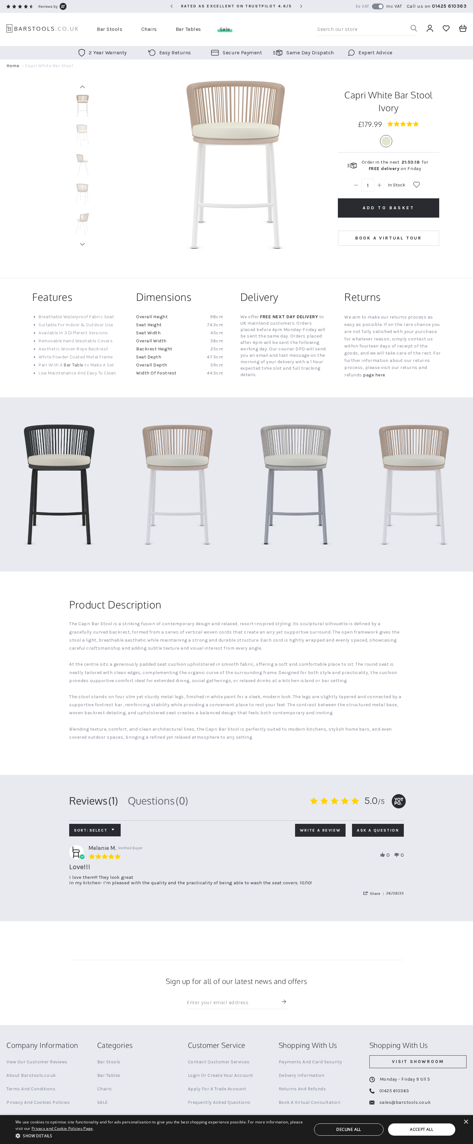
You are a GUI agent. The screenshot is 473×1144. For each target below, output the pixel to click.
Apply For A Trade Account (217, 1089)
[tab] (93, 801)
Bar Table (73, 365)
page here (374, 375)
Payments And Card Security (310, 1062)
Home (12, 65)
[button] (374, 893)
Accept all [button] (421, 1129)
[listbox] (389, 141)
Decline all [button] (348, 1129)
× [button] (465, 1122)
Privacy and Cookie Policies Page (62, 1128)
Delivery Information (302, 1075)
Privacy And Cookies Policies (38, 1102)
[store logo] (42, 29)
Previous (82, 87)
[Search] (414, 29)
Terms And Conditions (30, 1089)
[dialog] (236, 1129)
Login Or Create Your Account (220, 1075)
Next (82, 244)
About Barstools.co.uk (31, 1075)
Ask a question (378, 830)
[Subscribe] (282, 1002)
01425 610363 (449, 6)
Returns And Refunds (302, 1089)
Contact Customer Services (219, 1062)
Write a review (320, 830)
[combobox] (367, 29)
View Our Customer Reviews (37, 1062)
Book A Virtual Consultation (310, 1102)
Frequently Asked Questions (219, 1102)
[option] (386, 141)
